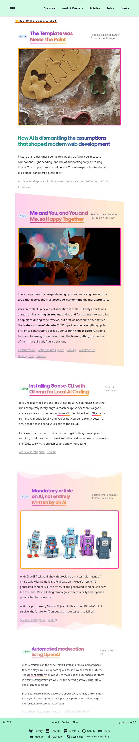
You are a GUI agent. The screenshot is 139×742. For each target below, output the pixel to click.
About (55, 722)
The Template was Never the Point (51, 36)
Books (125, 8)
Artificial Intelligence (31, 181)
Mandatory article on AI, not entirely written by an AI (52, 496)
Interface (24, 187)
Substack (74, 731)
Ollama (96, 413)
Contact (66, 722)
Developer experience (32, 356)
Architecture (55, 181)
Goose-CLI (63, 413)
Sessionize (77, 736)
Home (11, 8)
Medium (39, 736)
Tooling (71, 350)
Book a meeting (100, 736)
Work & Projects (72, 8)
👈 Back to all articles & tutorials (36, 20)
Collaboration (74, 181)
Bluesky (38, 731)
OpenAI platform (37, 675)
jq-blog (123, 722)
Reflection (92, 181)
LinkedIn (56, 731)
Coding (105, 181)
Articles (95, 8)
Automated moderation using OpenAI (58, 652)
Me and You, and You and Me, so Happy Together (59, 216)
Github (91, 731)
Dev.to (106, 731)
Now (75, 722)
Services (49, 8)
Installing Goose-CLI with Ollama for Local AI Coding (59, 388)
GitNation (57, 736)
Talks (110, 8)
